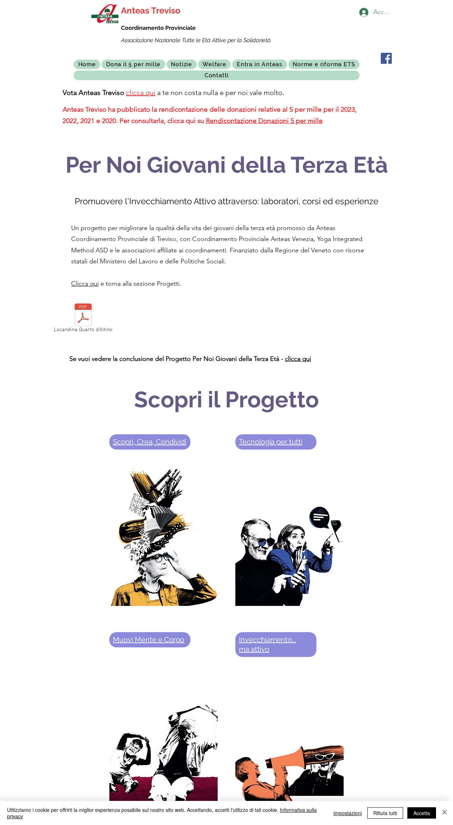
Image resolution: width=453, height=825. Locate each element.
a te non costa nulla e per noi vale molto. (219, 92)
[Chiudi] (444, 813)
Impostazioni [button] (347, 812)
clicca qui (140, 92)
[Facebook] (386, 58)
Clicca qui (85, 284)
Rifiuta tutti (385, 812)
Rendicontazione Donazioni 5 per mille (264, 121)
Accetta (421, 812)
